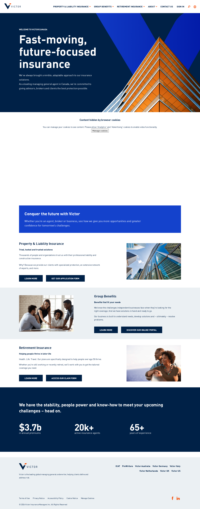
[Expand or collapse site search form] (189, 6)
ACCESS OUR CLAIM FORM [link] (63, 378)
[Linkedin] (178, 498)
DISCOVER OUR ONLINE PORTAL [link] (142, 329)
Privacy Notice (38, 498)
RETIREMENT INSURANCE (130, 6)
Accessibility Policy (55, 498)
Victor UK (164, 470)
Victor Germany (160, 465)
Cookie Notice (72, 498)
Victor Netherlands (148, 470)
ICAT (118, 465)
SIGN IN (180, 6)
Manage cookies (100, 130)
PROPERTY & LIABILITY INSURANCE (71, 6)
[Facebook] (172, 498)
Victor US (175, 470)
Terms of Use (24, 498)
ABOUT (151, 6)
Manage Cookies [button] (87, 498)
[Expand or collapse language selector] (195, 6)
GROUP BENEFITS (103, 6)
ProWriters (127, 465)
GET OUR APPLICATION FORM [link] (65, 278)
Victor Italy (175, 465)
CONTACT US (166, 6)
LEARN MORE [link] (30, 278)
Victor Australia (142, 465)
